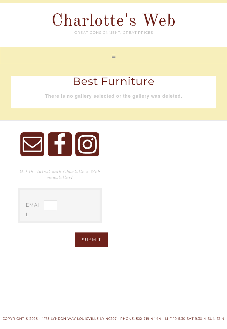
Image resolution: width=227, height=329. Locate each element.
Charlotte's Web (113, 21)
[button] (113, 55)
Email (32, 209)
